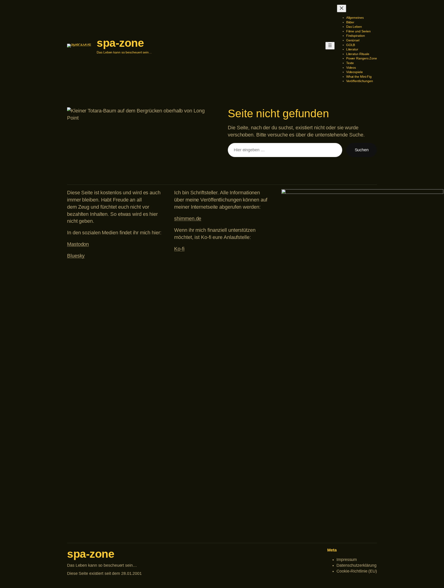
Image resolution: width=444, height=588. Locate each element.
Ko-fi (179, 249)
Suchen (362, 150)
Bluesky (76, 256)
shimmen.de (187, 218)
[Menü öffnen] (330, 46)
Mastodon (78, 244)
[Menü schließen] (341, 8)
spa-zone (120, 43)
